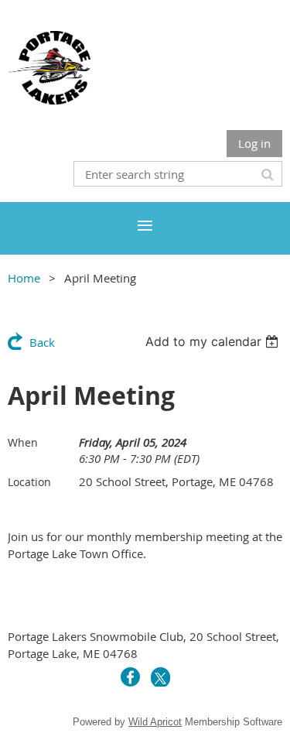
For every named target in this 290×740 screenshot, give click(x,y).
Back (42, 342)
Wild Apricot (155, 722)
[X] (160, 677)
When (23, 442)
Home (24, 278)
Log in (254, 143)
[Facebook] (130, 677)
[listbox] (213, 341)
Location (29, 481)
